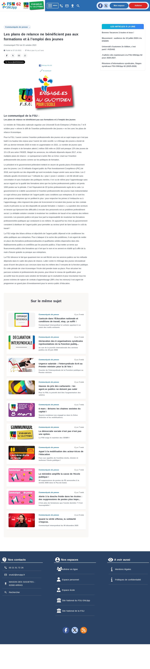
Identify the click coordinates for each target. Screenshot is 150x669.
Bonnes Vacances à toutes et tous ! (118, 33)
